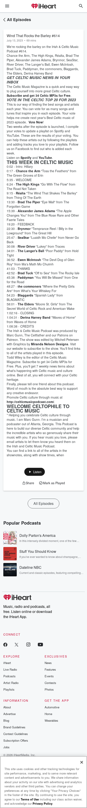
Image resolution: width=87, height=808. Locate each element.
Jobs (6, 747)
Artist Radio (11, 683)
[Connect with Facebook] (5, 644)
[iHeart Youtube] (40, 644)
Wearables (51, 720)
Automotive (52, 707)
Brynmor (24, 228)
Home (48, 714)
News (48, 663)
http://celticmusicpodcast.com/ (30, 401)
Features (50, 669)
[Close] (82, 762)
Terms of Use (30, 799)
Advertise (9, 714)
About (7, 707)
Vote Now (36, 122)
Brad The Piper (29, 202)
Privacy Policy (42, 803)
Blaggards (25, 295)
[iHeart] (43, 6)
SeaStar (23, 237)
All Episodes (19, 19)
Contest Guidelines (15, 734)
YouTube (45, 157)
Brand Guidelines (14, 727)
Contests (50, 683)
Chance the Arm (28, 171)
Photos (49, 689)
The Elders (26, 304)
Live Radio (10, 669)
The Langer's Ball (31, 251)
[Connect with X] (16, 644)
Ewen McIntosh (29, 259)
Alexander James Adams (36, 211)
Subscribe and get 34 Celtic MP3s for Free (38, 95)
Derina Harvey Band (35, 317)
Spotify (26, 157)
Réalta (20, 193)
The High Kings (27, 184)
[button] (34, 472)
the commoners (29, 286)
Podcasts (9, 676)
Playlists (8, 689)
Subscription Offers (15, 740)
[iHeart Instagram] (28, 644)
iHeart (7, 663)
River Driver (26, 246)
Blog (6, 720)
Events (49, 676)
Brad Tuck (25, 273)
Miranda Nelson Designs (49, 344)
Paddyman (26, 277)
